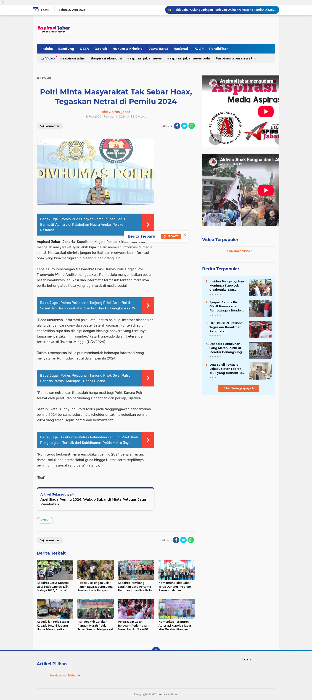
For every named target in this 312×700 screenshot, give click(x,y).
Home (45, 10)
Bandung (66, 49)
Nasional (181, 49)
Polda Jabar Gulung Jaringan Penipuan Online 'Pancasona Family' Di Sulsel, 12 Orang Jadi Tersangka (224, 9)
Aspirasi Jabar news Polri (189, 58)
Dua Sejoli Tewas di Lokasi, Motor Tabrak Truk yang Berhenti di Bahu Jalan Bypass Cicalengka (226, 369)
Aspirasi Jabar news (146, 58)
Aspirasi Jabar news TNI (237, 58)
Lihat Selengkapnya (238, 388)
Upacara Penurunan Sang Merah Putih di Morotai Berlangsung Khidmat (225, 348)
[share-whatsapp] (191, 126)
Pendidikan (219, 49)
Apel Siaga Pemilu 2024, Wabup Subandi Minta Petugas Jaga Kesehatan (93, 501)
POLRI (198, 49)
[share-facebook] (177, 126)
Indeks (47, 49)
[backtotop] (156, 651)
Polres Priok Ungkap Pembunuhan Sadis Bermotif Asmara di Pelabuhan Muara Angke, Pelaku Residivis (82, 224)
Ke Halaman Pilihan (64, 675)
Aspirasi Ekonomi (107, 58)
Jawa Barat (158, 49)
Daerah (101, 49)
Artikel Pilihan (52, 663)
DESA (84, 49)
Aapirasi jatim (74, 58)
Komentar (52, 126)
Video (50, 58)
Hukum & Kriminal (128, 49)
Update (172, 236)
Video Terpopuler (220, 239)
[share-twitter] (184, 126)
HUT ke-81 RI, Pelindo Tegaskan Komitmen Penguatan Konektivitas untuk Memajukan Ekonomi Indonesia (225, 327)
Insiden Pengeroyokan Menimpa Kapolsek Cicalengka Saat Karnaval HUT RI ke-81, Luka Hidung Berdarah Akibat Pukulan (227, 285)
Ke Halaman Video (238, 251)
